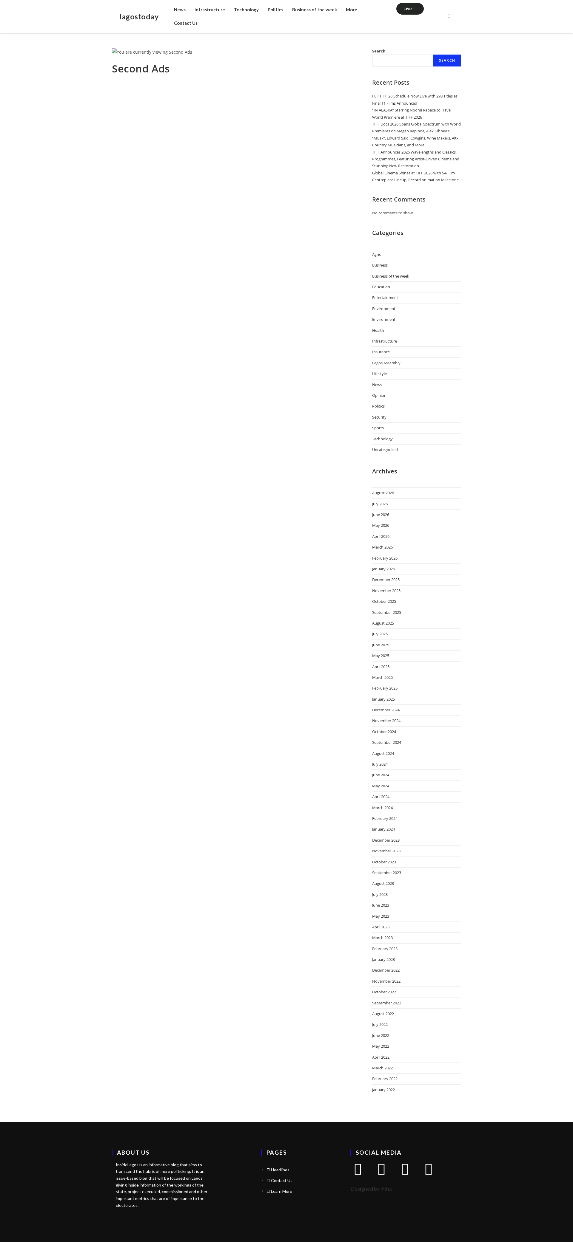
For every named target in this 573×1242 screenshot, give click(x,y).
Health (378, 330)
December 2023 (386, 840)
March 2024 (382, 807)
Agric (376, 254)
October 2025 (384, 601)
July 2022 (380, 1024)
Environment (383, 308)
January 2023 (383, 959)
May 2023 (380, 916)
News (180, 9)
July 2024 (380, 764)
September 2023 (386, 872)
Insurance (381, 351)
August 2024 (383, 753)
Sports (378, 427)
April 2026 (380, 536)
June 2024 (380, 775)
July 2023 (380, 894)
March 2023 (382, 937)
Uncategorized (385, 449)
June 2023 (380, 905)
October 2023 (384, 862)
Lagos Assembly (386, 363)
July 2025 (380, 634)
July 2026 (380, 504)
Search (379, 51)
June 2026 (380, 514)
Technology (246, 9)
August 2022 (383, 1013)
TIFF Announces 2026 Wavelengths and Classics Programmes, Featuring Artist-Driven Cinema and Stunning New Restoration (415, 159)
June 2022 (380, 1035)
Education (381, 286)
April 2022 (380, 1057)
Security (379, 417)
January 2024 (383, 829)
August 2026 (383, 492)
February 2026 (385, 558)
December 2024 (386, 710)
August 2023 (383, 883)
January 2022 (383, 1089)
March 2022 (382, 1068)
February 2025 (385, 688)
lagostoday (138, 16)
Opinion (379, 395)
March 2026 (382, 547)
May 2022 (380, 1046)
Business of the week (314, 9)
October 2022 (384, 992)
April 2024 (380, 796)
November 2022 (386, 981)
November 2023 (386, 851)
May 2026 (380, 525)
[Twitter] (357, 1169)
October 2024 (384, 731)
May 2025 (380, 655)
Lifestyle (379, 373)
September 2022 (386, 1003)
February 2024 (385, 818)
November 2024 (386, 720)
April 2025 (380, 666)
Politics (275, 9)
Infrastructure (210, 9)
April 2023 (380, 927)
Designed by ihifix (371, 1188)
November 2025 (386, 590)
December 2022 (386, 970)
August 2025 (383, 623)
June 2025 (380, 645)
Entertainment (385, 297)
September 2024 (386, 742)
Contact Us (186, 23)
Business (380, 265)
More (351, 9)
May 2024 (380, 786)
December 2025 (386, 579)
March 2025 (382, 677)
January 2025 (383, 699)
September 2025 (386, 612)
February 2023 (385, 948)
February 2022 (385, 1078)
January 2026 (383, 569)
